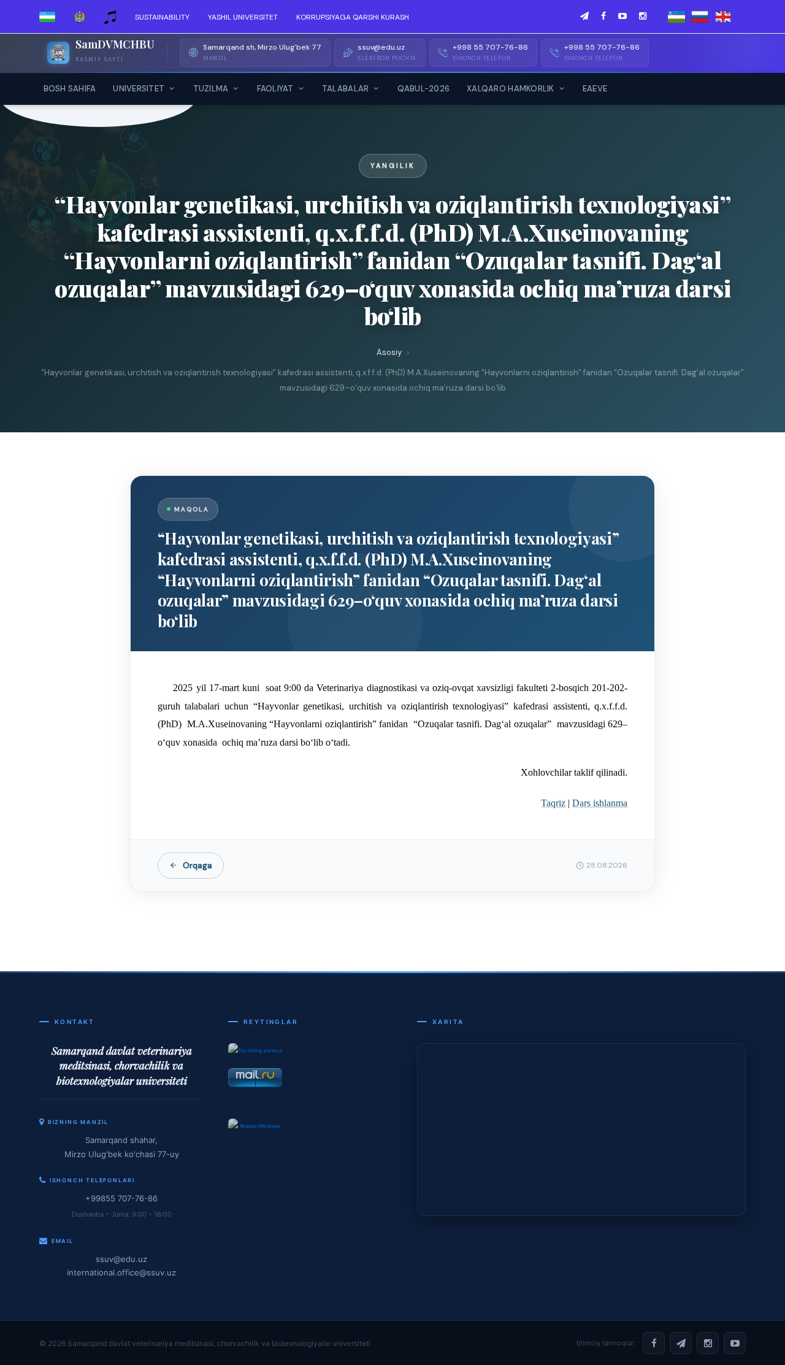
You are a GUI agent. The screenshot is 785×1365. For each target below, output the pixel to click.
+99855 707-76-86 (121, 1198)
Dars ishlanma (599, 803)
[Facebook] (654, 1343)
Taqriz (553, 803)
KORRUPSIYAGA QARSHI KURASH (352, 17)
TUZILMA (211, 88)
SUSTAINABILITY (162, 17)
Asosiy (389, 352)
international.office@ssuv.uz (121, 1272)
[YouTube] (735, 1343)
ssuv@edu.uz (121, 1259)
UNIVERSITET (138, 88)
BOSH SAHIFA (70, 88)
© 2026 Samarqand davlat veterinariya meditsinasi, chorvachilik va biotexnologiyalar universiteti (204, 1343)
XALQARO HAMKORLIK (510, 88)
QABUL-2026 (423, 88)
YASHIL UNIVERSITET (243, 17)
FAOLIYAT (275, 88)
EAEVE (595, 88)
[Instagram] (708, 1343)
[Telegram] (681, 1343)
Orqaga (197, 865)
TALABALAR (345, 88)
